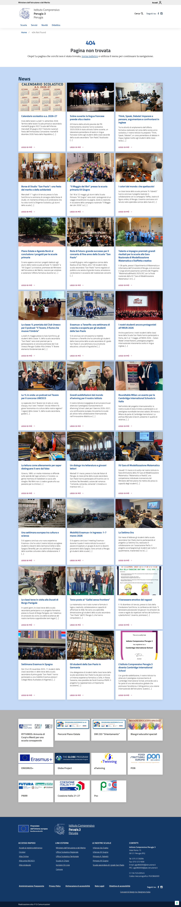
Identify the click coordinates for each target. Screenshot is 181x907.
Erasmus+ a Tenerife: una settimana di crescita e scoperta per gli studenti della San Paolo (90, 328)
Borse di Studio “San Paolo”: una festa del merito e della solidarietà (41, 188)
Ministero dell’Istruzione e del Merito (71, 847)
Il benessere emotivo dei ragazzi (135, 600)
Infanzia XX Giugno (100, 852)
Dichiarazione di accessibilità (78, 885)
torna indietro (90, 56)
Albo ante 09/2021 (27, 860)
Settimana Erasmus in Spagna (37, 664)
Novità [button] (44, 25)
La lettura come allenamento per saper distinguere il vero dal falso (41, 466)
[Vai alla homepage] (24, 13)
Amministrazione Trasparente (31, 885)
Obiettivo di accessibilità (119, 885)
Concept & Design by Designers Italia (135, 891)
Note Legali (99, 885)
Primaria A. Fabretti (100, 856)
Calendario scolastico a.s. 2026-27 (39, 116)
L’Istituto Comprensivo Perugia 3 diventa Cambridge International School (135, 667)
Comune (59, 869)
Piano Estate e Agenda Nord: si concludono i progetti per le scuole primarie (39, 254)
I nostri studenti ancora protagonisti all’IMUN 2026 (137, 326)
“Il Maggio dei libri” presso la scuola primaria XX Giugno (88, 188)
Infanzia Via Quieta (100, 847)
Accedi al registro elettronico (30, 847)
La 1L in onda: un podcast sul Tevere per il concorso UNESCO (40, 396)
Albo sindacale (25, 864)
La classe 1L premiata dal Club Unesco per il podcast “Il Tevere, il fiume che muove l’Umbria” (41, 328)
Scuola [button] (23, 25)
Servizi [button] (34, 25)
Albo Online (24, 856)
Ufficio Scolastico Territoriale (67, 856)
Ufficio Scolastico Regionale (67, 852)
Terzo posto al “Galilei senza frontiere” (90, 600)
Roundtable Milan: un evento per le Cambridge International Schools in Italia (136, 398)
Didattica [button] (56, 25)
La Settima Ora (126, 532)
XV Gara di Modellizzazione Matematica (139, 465)
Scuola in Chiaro (62, 860)
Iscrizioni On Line (63, 864)
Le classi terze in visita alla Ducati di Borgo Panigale (39, 601)
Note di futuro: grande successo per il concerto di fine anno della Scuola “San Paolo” (90, 254)
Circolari (22, 852)
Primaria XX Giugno (100, 860)
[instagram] (161, 13)
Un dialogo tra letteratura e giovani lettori (88, 466)
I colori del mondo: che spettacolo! (136, 186)
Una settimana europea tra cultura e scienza (40, 534)
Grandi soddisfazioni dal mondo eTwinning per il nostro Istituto (86, 396)
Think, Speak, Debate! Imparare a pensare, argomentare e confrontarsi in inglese (138, 119)
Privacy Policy (55, 885)
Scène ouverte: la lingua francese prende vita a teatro (87, 117)
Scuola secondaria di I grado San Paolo (108, 864)
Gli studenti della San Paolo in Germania (85, 665)
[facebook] (158, 13)
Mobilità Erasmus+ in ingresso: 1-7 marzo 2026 (88, 534)
